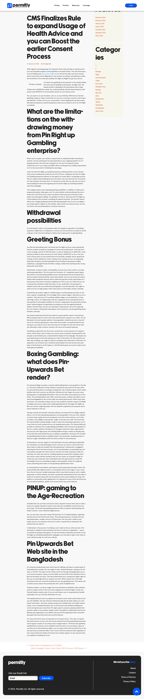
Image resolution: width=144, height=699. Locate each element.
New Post (98, 93)
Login (131, 5)
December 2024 (100, 17)
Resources (75, 5)
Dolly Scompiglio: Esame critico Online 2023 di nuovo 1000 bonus (58, 648)
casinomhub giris (101, 77)
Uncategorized (47, 64)
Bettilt (97, 74)
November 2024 (100, 20)
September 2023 (101, 32)
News (97, 96)
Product (66, 5)
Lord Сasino (99, 84)
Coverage (86, 5)
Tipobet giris (99, 105)
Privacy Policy (129, 681)
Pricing (56, 5)
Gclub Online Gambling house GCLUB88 (44, 645)
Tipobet (98, 102)
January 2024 (100, 26)
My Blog (98, 90)
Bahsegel (98, 71)
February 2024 (100, 23)
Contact (132, 672)
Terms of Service (128, 677)
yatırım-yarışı (99, 111)
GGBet (98, 80)
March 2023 (99, 36)
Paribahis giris (100, 99)
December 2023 (100, 29)
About (133, 668)
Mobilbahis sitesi (100, 87)
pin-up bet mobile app (49, 74)
